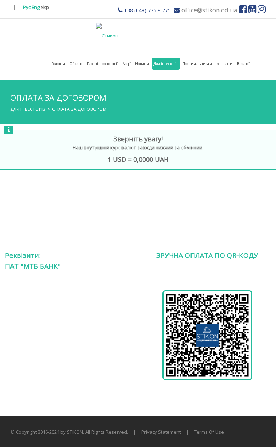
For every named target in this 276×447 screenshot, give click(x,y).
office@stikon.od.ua (209, 10)
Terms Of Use (209, 432)
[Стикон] (107, 35)
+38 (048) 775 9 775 (147, 10)
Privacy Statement (161, 432)
